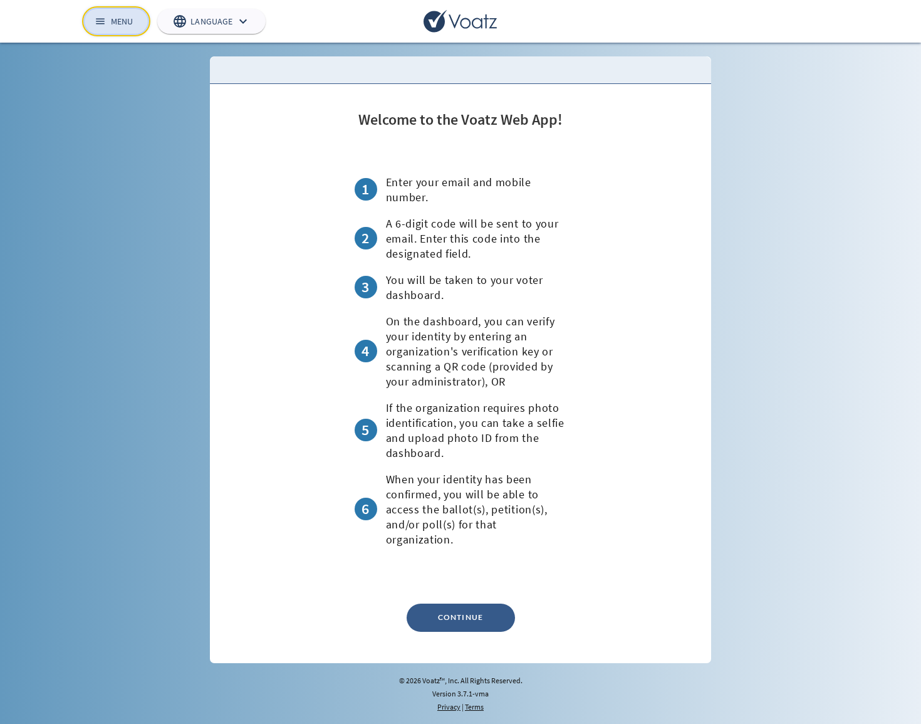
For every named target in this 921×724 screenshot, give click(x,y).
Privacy (448, 706)
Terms (474, 706)
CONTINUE (461, 617)
